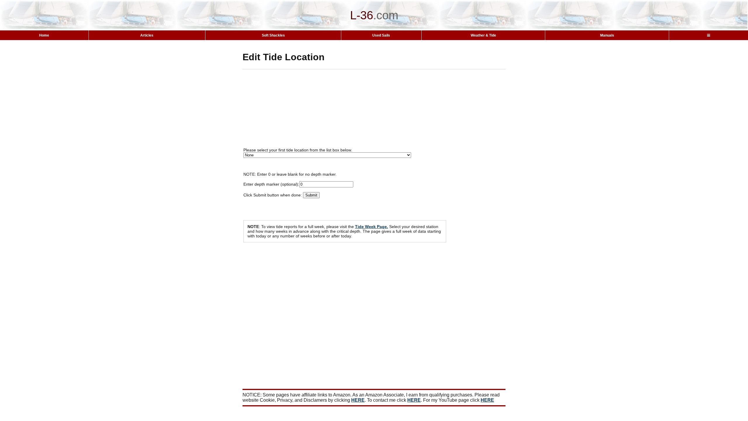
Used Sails (381, 35)
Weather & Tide (483, 35)
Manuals (607, 35)
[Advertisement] (384, 110)
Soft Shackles (273, 35)
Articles (146, 35)
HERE (358, 400)
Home (44, 35)
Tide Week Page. (371, 226)
